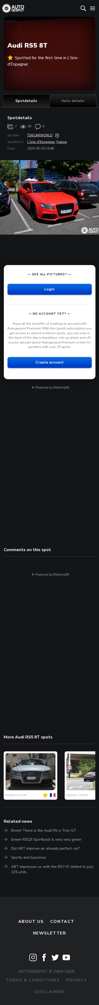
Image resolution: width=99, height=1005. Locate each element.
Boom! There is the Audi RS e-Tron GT (43, 830)
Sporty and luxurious (28, 857)
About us (31, 921)
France (61, 142)
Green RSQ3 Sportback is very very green (46, 839)
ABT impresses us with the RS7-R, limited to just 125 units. (52, 869)
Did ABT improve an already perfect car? (45, 848)
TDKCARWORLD (40, 135)
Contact (62, 921)
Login (49, 289)
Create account (50, 362)
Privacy (76, 980)
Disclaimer (49, 992)
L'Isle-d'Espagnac (41, 142)
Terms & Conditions (32, 980)
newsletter (49, 933)
